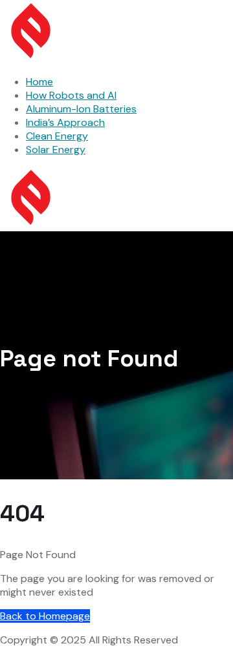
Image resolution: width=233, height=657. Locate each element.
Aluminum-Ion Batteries (81, 109)
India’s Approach (65, 122)
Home (39, 82)
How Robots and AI (71, 95)
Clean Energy (57, 136)
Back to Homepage (45, 616)
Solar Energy (55, 149)
